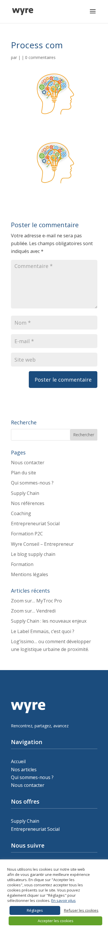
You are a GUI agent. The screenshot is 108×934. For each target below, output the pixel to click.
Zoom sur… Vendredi (33, 611)
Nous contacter (27, 462)
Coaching (21, 513)
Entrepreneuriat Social (35, 523)
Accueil (18, 761)
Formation (22, 564)
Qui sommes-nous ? (32, 483)
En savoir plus (63, 900)
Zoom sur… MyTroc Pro (36, 601)
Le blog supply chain (33, 554)
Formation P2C (27, 533)
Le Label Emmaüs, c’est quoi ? (42, 631)
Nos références (27, 503)
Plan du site (23, 472)
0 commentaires (40, 57)
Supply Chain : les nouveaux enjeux (48, 621)
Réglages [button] (35, 910)
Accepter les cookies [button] (55, 920)
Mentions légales (29, 574)
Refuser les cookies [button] (81, 910)
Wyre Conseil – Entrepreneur (42, 544)
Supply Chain (25, 493)
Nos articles (24, 769)
